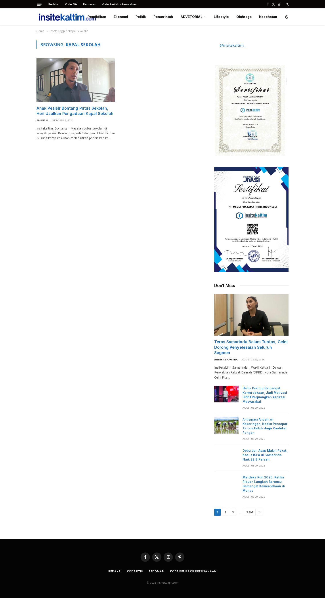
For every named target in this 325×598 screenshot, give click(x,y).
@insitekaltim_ (232, 45)
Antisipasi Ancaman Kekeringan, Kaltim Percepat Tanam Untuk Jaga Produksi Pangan (265, 425)
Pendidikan (97, 17)
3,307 (249, 512)
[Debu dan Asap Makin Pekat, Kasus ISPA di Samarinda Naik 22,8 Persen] (226, 456)
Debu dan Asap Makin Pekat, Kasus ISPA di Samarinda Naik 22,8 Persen (265, 455)
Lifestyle (221, 17)
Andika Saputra (226, 359)
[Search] (287, 4)
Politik (141, 17)
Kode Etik (71, 4)
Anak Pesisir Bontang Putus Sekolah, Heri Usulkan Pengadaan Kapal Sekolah (74, 111)
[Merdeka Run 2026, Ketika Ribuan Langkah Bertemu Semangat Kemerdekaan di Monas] (226, 483)
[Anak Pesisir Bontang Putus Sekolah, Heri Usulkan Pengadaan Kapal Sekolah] (75, 80)
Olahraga (244, 17)
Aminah (42, 120)
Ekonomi (121, 17)
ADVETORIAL (191, 17)
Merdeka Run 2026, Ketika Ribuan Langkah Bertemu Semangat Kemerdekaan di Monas (264, 483)
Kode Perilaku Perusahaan (120, 4)
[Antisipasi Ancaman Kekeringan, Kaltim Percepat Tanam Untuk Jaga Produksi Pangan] (226, 425)
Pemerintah (163, 17)
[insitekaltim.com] (67, 16)
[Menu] (39, 4)
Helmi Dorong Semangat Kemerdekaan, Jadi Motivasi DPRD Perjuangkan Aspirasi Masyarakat (265, 394)
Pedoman (89, 4)
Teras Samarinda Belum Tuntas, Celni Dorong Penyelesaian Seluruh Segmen (251, 347)
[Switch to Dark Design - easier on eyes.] (286, 17)
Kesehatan (268, 17)
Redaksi (53, 4)
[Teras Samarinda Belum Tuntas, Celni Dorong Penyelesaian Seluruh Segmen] (251, 315)
